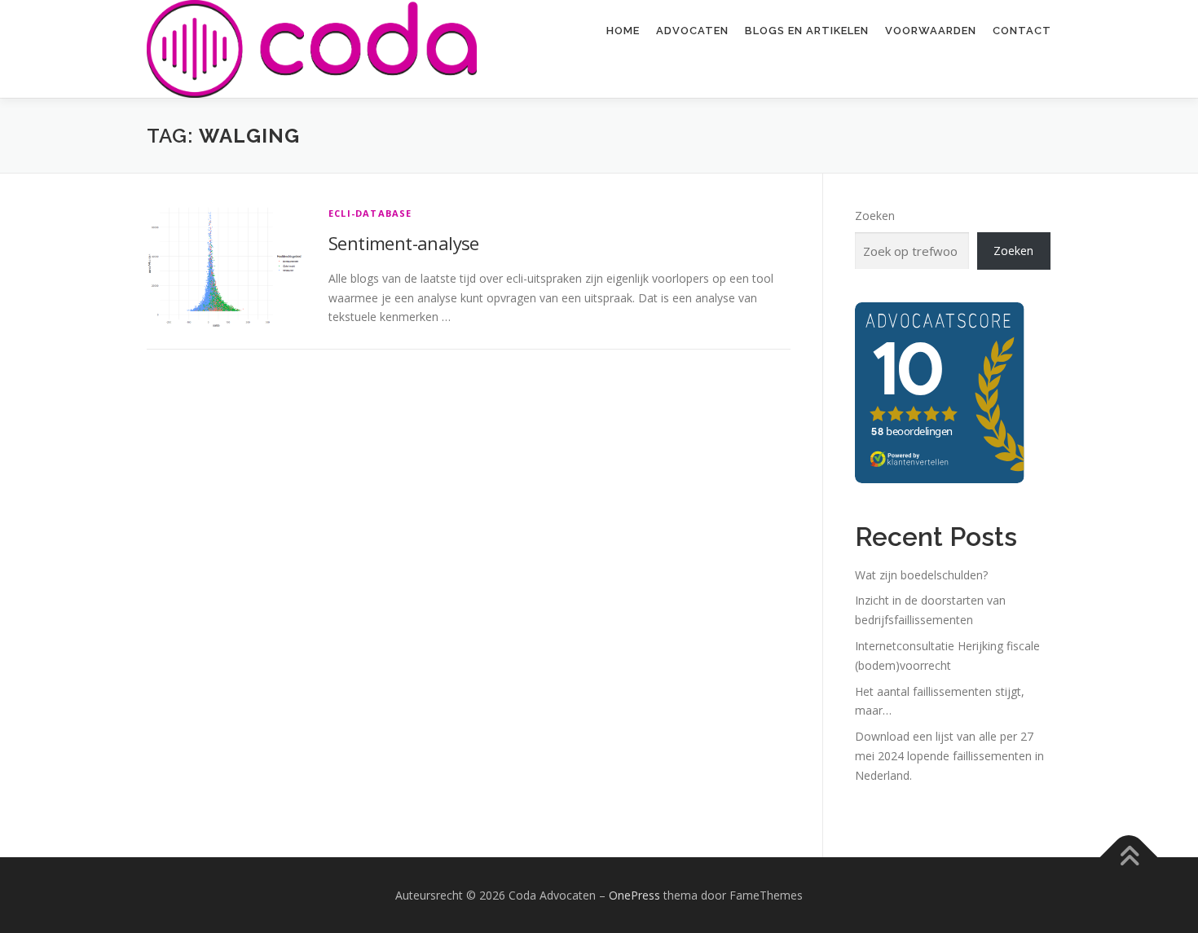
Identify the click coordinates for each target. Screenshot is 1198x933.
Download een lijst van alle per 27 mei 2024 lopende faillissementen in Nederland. (949, 755)
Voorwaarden (930, 30)
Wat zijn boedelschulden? (921, 575)
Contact (1022, 30)
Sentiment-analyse (403, 243)
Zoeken (875, 215)
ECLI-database (370, 213)
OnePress (634, 895)
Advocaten (692, 30)
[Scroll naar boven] (1129, 857)
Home (623, 30)
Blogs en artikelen (807, 30)
